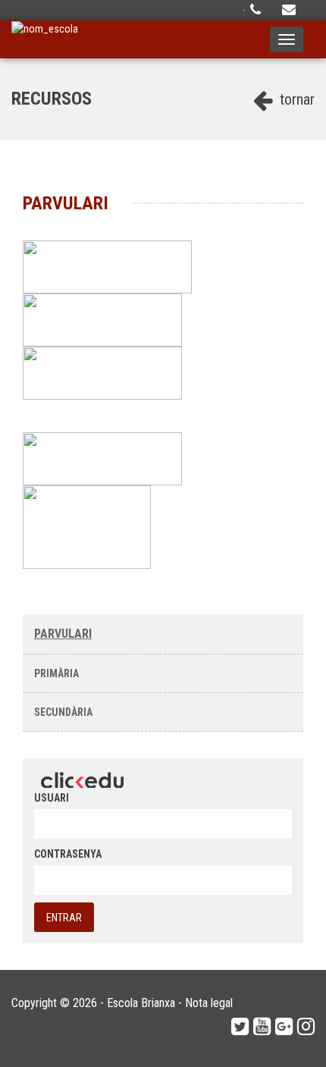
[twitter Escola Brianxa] (240, 1027)
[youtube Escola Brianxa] (262, 1027)
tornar (295, 99)
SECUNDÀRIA (63, 712)
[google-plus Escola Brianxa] (284, 1027)
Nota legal (209, 1003)
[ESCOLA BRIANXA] (44, 39)
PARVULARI (63, 633)
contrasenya (68, 854)
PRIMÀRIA (56, 673)
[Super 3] (104, 372)
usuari (51, 798)
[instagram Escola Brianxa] (306, 1027)
